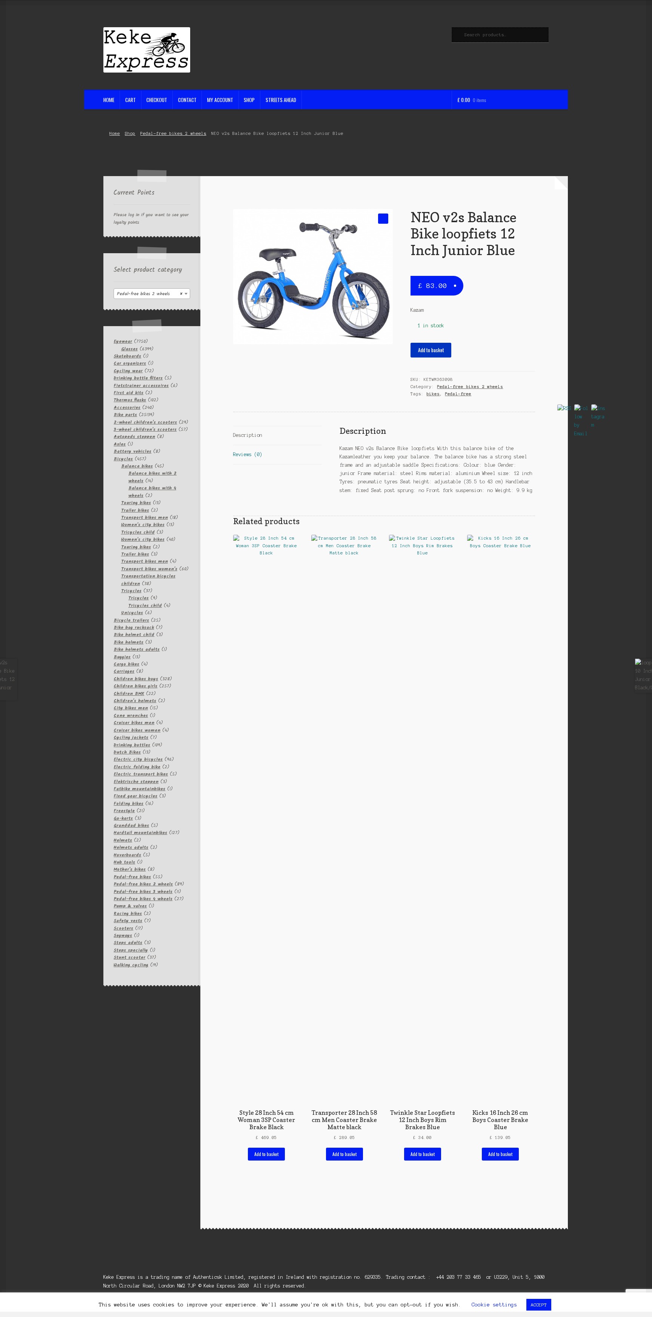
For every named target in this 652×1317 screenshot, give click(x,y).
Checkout (156, 100)
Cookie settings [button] (494, 1305)
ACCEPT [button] (539, 1304)
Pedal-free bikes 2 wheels (173, 133)
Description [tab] (247, 435)
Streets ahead (281, 100)
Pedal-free (458, 394)
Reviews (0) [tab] (247, 454)
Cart (130, 100)
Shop (249, 100)
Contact (187, 100)
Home (108, 100)
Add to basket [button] (266, 1154)
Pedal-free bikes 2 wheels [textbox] (149, 293)
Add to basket (431, 350)
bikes (433, 394)
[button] (383, 219)
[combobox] (152, 293)
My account (220, 100)
